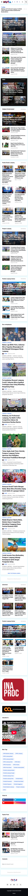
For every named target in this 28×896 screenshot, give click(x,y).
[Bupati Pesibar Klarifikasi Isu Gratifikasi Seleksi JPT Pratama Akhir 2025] (6, 145)
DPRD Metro (17, 761)
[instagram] (20, 802)
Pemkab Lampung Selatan (8, 770)
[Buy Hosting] (8, 808)
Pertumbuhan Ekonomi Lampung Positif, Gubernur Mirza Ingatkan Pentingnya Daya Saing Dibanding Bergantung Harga (13, 39)
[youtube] (8, 802)
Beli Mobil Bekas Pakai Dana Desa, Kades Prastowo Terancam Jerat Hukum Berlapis (18, 850)
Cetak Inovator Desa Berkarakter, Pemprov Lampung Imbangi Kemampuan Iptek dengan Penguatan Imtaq (13, 558)
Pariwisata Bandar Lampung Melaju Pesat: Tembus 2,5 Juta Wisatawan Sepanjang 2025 (7, 218)
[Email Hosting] (8, 805)
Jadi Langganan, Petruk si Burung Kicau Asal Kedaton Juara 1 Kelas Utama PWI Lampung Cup (13, 825)
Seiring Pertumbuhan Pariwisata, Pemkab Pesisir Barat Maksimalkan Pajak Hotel (18, 137)
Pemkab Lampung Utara (8, 778)
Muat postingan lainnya (14, 573)
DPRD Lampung (19, 753)
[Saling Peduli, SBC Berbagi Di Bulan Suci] (6, 844)
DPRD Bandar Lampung (8, 753)
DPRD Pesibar (16, 764)
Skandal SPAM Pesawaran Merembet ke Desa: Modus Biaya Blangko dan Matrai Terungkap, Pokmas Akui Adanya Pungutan (13, 89)
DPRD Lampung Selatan (8, 759)
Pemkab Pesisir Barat (18, 781)
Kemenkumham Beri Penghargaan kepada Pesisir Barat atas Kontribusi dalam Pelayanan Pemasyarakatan (18, 153)
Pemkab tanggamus (18, 784)
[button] (1, 2)
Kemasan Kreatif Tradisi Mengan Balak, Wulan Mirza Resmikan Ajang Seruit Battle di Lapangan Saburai (18, 70)
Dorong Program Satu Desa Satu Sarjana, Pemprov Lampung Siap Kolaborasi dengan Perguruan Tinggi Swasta (18, 835)
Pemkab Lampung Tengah (8, 773)
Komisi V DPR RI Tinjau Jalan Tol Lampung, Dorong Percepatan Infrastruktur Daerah (13, 120)
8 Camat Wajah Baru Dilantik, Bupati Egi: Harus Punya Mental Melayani (18, 308)
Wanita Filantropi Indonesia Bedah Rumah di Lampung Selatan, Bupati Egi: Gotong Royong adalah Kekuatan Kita (13, 288)
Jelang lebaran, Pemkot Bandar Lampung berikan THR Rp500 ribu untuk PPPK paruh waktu (20, 176)
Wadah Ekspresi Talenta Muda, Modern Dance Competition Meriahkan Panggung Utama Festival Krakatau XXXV (12, 523)
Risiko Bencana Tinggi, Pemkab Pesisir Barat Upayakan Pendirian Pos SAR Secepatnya (18, 129)
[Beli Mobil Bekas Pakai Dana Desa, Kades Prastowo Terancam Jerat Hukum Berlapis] (6, 850)
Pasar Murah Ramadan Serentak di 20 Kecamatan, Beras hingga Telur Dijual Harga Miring (20, 197)
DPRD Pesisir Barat (7, 767)
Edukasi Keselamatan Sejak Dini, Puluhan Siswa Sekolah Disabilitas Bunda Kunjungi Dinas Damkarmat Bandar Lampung (7, 199)
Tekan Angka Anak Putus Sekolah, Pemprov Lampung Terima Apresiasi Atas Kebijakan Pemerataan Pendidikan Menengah (10, 10)
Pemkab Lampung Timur (8, 775)
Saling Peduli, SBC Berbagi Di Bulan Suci (17, 843)
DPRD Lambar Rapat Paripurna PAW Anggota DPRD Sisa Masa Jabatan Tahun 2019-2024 (20, 598)
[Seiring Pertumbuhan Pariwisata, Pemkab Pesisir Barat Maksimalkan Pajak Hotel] (6, 137)
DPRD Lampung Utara (7, 761)
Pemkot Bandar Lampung (8, 787)
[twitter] (20, 800)
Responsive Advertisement (14, 579)
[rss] (20, 884)
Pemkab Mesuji (19, 778)
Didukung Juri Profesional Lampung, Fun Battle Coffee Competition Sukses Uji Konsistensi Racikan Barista (17, 50)
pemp (4, 789)
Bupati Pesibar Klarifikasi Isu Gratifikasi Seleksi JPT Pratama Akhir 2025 (18, 145)
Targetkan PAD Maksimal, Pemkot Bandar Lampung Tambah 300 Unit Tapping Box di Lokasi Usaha (20, 218)
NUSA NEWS (18, 890)
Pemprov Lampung (20, 787)
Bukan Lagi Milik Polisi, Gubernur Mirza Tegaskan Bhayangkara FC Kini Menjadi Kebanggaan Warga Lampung (13, 24)
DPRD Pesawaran (7, 764)
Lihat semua (23, 79)
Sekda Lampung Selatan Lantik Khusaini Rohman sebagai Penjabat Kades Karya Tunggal (17, 316)
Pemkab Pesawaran (7, 781)
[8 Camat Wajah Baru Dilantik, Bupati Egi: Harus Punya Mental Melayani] (6, 308)
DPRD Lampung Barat (7, 756)
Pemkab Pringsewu (7, 784)
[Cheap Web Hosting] (20, 805)
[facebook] (8, 800)
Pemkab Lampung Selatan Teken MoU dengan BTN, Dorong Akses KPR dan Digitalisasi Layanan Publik (18, 300)
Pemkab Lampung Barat (19, 767)
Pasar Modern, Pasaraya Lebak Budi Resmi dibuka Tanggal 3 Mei (7, 597)
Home (14, 893)
